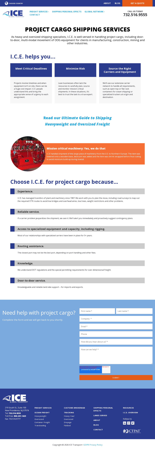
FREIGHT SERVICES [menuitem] (43, 408)
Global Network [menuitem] (94, 11)
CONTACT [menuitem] (98, 429)
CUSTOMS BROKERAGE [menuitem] (74, 408)
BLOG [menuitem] (96, 425)
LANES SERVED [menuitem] (100, 415)
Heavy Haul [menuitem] (69, 416)
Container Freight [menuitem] (42, 422)
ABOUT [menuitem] (96, 420)
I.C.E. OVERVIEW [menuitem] (130, 412)
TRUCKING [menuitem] (69, 412)
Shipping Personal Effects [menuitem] (66, 11)
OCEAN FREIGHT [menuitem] (42, 412)
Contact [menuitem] (35, 14)
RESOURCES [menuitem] (128, 408)
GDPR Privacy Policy (93, 444)
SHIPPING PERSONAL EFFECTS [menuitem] (103, 409)
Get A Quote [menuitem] (137, 3)
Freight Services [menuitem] (39, 11)
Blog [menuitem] (117, 3)
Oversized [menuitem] (39, 419)
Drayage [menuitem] (68, 422)
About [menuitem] (107, 3)
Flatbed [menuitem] (67, 425)
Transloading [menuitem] (40, 425)
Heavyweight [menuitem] (40, 416)
